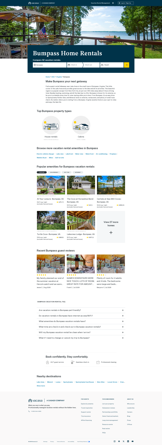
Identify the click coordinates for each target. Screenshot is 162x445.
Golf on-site (59, 158)
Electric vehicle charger (45, 154)
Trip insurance (86, 416)
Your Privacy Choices (82, 441)
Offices (129, 424)
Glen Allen (101, 382)
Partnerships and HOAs (110, 412)
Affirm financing (86, 420)
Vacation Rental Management (100, 3)
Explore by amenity (87, 404)
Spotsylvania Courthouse (85, 382)
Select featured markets (110, 416)
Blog (128, 416)
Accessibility (71, 441)
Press (129, 420)
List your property (108, 404)
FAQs (104, 432)
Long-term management (110, 420)
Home (48, 77)
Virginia (59, 77)
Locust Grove (112, 382)
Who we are (130, 404)
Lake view (60, 154)
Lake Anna (40, 382)
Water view (79, 154)
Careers (129, 412)
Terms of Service (61, 441)
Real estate (106, 428)
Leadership (130, 408)
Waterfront (90, 154)
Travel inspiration (87, 408)
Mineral (50, 382)
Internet (78, 172)
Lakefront (69, 154)
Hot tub (66, 172)
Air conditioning (101, 154)
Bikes (51, 158)
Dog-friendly (54, 172)
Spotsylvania (68, 382)
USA (53, 77)
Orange (123, 382)
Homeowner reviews (108, 408)
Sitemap (45, 441)
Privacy (52, 441)
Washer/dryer (42, 158)
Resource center (107, 424)
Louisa (58, 382)
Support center (86, 412)
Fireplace (113, 154)
